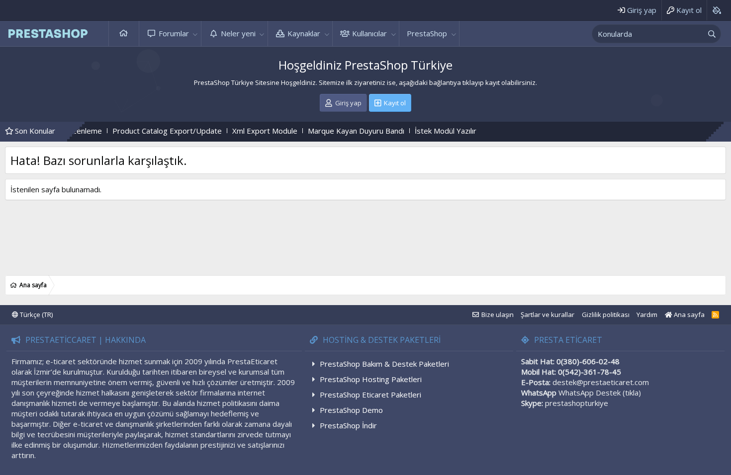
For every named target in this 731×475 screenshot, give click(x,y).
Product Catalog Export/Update (151, 131)
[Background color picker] (716, 10)
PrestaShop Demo (351, 410)
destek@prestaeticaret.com (600, 382)
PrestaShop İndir (348, 425)
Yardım (647, 314)
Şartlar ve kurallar (547, 314)
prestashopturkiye (576, 403)
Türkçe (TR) (35, 314)
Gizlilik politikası (606, 314)
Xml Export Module (248, 131)
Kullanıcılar (369, 33)
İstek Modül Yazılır (429, 131)
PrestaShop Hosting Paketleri (371, 379)
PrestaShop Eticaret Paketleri (370, 394)
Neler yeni (238, 33)
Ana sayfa (124, 33)
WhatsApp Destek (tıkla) (599, 392)
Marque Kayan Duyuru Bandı (340, 131)
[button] (195, 33)
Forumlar (174, 33)
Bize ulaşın (497, 314)
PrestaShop (427, 33)
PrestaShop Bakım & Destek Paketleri (384, 364)
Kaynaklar (303, 33)
